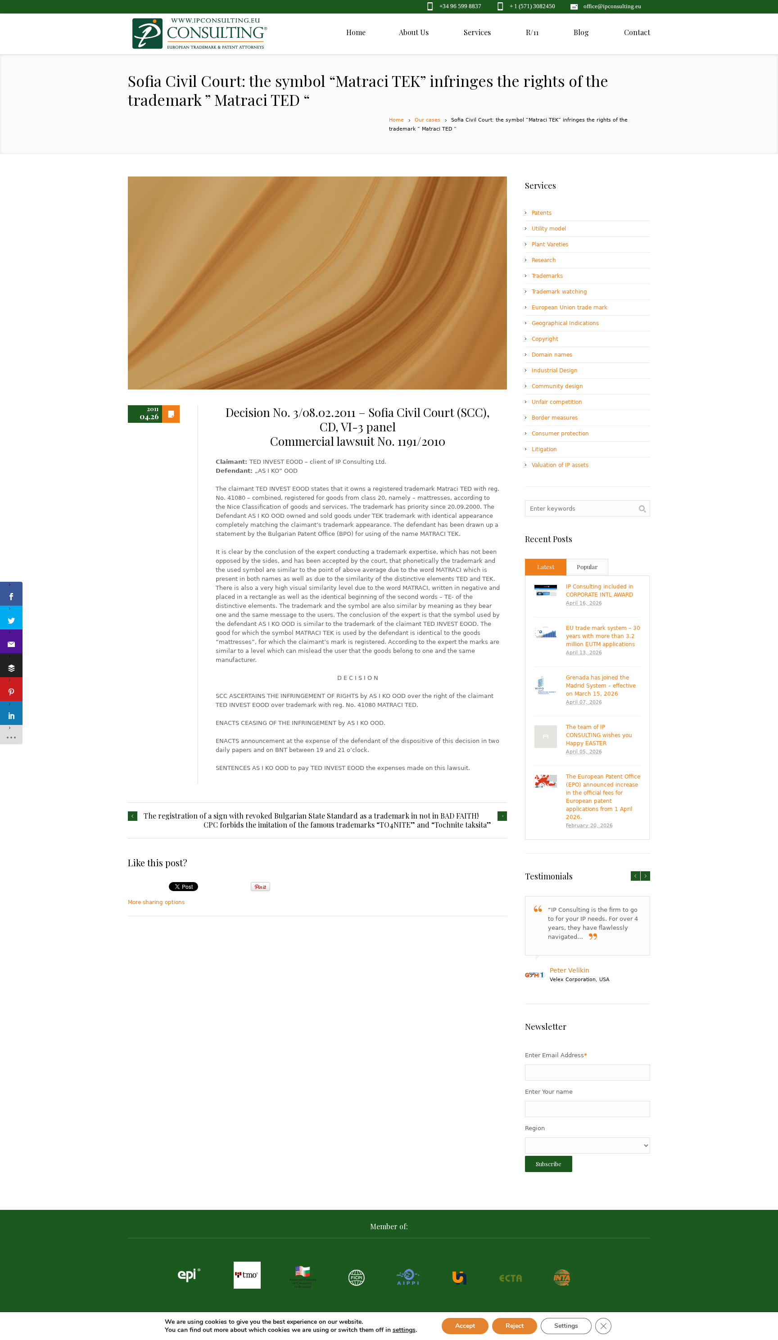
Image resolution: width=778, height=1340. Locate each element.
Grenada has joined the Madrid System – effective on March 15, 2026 (601, 686)
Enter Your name (549, 1091)
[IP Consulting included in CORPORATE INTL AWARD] (545, 591)
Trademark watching (559, 292)
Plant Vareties (550, 244)
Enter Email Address (556, 1055)
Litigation (544, 449)
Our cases (427, 120)
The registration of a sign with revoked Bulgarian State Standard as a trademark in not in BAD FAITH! (311, 815)
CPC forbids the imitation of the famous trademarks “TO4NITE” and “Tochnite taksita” (347, 824)
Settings (566, 1326)
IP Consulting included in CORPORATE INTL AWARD (599, 591)
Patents (542, 213)
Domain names (552, 355)
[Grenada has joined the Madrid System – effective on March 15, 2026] (545, 685)
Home (396, 120)
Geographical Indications (565, 323)
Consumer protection (560, 433)
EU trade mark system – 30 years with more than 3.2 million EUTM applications (603, 636)
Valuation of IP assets (560, 465)
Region (535, 1128)
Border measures (555, 418)
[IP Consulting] (199, 38)
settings (404, 1330)
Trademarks (547, 276)
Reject (515, 1326)
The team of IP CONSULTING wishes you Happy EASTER (599, 735)
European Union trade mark (569, 307)
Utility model (549, 229)
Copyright (545, 339)
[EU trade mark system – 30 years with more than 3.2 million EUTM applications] (545, 632)
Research (544, 260)
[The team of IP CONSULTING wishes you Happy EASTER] (545, 736)
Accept (465, 1326)
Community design (557, 386)
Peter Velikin (569, 970)
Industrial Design (555, 370)
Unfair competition (557, 402)
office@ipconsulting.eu (612, 6)
